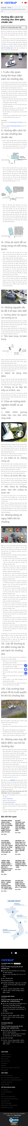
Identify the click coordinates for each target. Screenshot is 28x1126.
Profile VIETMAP (5, 1084)
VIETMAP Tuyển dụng (6, 1082)
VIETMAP (12, 780)
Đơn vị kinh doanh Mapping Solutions (10, 1077)
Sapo (17, 1117)
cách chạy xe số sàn (16, 122)
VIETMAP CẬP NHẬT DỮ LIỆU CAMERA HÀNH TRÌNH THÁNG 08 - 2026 (21, 864)
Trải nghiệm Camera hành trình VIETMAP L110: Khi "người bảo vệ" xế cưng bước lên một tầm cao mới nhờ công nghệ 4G (7, 846)
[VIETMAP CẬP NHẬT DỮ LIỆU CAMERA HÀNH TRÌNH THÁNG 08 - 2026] (21, 859)
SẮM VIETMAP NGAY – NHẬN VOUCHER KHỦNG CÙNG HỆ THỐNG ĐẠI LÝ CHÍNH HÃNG (6, 885)
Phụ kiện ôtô (4, 1063)
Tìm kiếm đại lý (5, 1089)
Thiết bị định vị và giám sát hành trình (10, 1067)
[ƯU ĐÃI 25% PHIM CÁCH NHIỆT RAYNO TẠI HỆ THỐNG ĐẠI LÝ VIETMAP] (21, 879)
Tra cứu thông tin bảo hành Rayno (9, 1098)
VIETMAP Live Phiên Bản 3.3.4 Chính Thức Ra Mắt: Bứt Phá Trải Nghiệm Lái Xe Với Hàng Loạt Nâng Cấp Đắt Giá (21, 846)
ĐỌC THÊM (3, 834)
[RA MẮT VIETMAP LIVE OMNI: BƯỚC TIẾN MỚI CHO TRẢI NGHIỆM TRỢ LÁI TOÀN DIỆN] (21, 819)
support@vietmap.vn (10, 802)
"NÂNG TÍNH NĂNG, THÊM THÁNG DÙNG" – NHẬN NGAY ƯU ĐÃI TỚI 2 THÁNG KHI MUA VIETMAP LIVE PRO (7, 866)
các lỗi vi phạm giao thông (13, 126)
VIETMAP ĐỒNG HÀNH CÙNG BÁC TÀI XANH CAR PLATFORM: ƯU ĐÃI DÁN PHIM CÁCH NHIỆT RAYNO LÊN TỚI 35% (7, 826)
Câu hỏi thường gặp (6, 1103)
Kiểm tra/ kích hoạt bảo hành (8, 1096)
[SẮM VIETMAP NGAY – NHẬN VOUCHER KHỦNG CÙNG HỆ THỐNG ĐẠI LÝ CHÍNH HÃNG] (7, 879)
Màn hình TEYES (5, 1061)
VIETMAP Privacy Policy (7, 1107)
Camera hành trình (5, 1054)
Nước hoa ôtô (4, 1069)
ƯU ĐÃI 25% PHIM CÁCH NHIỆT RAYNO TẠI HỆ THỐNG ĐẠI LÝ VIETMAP (20, 884)
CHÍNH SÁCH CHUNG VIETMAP (9, 1105)
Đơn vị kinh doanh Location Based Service (11, 1079)
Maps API (3, 1065)
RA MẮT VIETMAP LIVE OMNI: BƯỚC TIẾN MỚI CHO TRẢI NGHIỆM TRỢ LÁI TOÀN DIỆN (20, 825)
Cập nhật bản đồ (5, 1101)
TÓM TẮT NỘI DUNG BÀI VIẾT (12, 27)
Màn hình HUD (4, 1058)
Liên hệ (3, 1094)
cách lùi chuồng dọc (7, 48)
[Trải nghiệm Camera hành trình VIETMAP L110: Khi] (7, 839)
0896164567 (10, 798)
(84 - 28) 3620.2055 (8, 978)
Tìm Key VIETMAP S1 (6, 1092)
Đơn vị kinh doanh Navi (7, 1075)
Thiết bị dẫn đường (6, 1056)
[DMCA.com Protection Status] (14, 1123)
